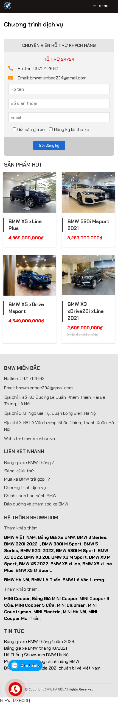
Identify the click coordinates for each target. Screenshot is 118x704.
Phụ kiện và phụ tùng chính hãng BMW (41, 661)
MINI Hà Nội (74, 612)
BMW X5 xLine (65, 564)
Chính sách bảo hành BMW (30, 496)
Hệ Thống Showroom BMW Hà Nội (36, 655)
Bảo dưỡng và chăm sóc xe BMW (36, 504)
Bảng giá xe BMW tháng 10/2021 (35, 648)
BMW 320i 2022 (21, 544)
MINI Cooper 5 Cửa (35, 605)
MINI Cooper (17, 598)
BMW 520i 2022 (37, 550)
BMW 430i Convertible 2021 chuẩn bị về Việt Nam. (52, 668)
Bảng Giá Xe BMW (56, 537)
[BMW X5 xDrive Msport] (29, 275)
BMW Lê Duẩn (45, 580)
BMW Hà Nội (16, 580)
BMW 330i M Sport (62, 544)
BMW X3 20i (36, 557)
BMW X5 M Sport (33, 570)
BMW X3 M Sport (69, 557)
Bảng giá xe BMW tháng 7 (29, 462)
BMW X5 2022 (33, 564)
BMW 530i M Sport (75, 550)
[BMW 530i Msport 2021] (88, 192)
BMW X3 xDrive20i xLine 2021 (86, 311)
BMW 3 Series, (92, 537)
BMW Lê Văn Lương (83, 580)
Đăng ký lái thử (19, 471)
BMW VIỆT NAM (20, 537)
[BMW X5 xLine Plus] (29, 192)
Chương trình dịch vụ (25, 487)
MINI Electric (47, 612)
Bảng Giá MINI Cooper (54, 598)
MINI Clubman (71, 605)
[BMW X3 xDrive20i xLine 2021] (88, 275)
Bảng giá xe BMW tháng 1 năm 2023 (39, 641)
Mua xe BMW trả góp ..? (27, 479)
